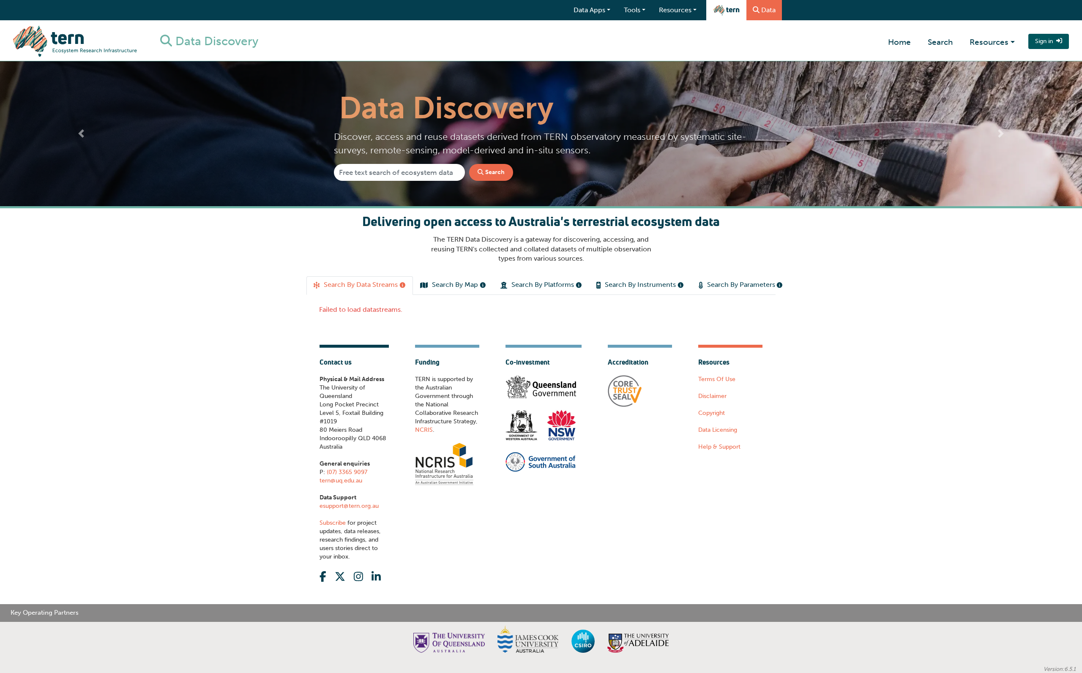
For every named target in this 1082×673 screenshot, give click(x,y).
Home (899, 42)
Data (768, 10)
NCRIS (424, 442)
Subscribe (333, 535)
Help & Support (719, 459)
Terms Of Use (716, 391)
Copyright (711, 425)
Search (940, 42)
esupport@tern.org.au (349, 518)
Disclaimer (712, 408)
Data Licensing (717, 442)
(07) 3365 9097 (346, 484)
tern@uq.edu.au (341, 492)
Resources (989, 42)
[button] (81, 133)
